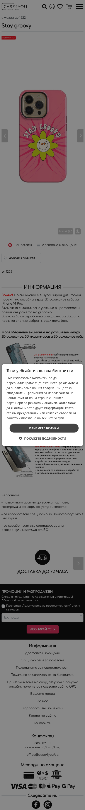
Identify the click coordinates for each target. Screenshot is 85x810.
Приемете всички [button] (44, 428)
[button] (42, 438)
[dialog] (42, 405)
